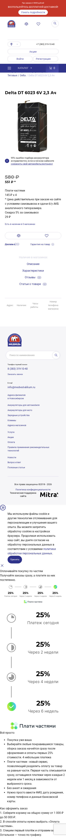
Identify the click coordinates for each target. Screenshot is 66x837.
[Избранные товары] (39, 24)
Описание (33, 264)
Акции (33, 51)
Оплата (11, 442)
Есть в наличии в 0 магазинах (20, 224)
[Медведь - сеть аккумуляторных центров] (11, 23)
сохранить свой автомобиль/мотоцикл (32, 164)
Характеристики (33, 270)
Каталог (23, 68)
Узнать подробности (33, 12)
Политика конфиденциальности (33, 489)
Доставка (10, 244)
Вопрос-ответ (14, 462)
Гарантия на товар (40, 244)
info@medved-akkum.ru (21, 387)
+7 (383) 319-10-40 (45, 44)
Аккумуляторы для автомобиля (24, 405)
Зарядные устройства (19, 415)
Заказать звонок (15, 374)
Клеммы (12, 420)
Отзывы (32, 277)
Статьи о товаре (32, 284)
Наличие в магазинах (33, 257)
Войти (20, 58)
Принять (14, 559)
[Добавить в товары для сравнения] (18, 235)
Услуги (11, 432)
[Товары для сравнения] (27, 24)
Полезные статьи (16, 467)
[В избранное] (46, 235)
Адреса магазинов (17, 425)
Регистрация (43, 58)
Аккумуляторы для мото (20, 410)
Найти (56, 355)
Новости (12, 457)
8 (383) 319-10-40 (18, 368)
